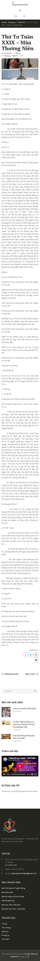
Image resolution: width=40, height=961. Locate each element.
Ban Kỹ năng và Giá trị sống (13, 896)
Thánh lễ (21, 22)
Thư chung (6, 927)
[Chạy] (4, 774)
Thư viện (5, 939)
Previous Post (12, 674)
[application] (20, 766)
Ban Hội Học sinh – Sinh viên (13, 909)
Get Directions (11, 865)
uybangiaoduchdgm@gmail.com (24, 873)
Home (4, 22)
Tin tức (4, 924)
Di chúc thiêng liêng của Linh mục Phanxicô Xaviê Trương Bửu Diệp (24, 724)
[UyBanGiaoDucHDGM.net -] (20, 4)
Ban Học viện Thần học (11, 905)
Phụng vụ (12, 22)
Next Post (30, 674)
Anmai (18, 53)
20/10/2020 (8, 53)
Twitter (30, 654)
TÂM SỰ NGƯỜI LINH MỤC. (25, 708)
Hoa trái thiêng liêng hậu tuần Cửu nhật (24, 736)
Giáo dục (5, 931)
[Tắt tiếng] (32, 774)
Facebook (25, 654)
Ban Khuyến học (8, 900)
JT (28, 956)
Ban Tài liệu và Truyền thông (13, 888)
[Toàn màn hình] (36, 774)
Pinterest (36, 654)
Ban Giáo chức (7, 892)
